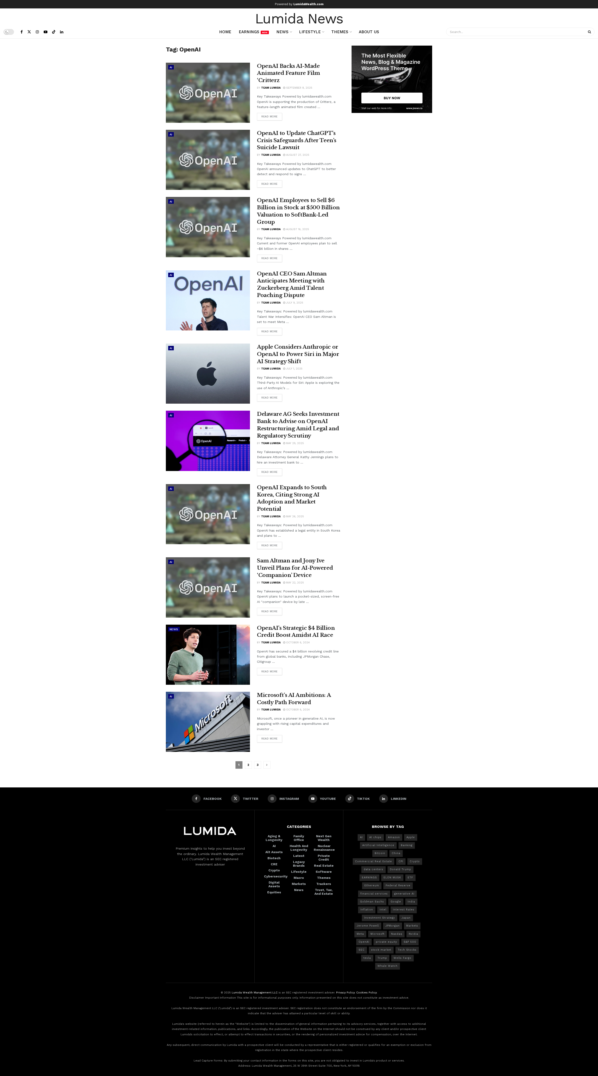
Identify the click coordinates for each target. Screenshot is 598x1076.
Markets (299, 884)
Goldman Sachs (372, 901)
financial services (374, 893)
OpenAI (364, 941)
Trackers (323, 884)
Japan (406, 917)
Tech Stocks (407, 949)
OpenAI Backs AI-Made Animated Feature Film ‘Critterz (288, 73)
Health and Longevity (299, 847)
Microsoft (377, 933)
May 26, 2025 (294, 516)
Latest (298, 856)
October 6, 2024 (297, 642)
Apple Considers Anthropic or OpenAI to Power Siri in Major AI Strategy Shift (298, 354)
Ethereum (371, 885)
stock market (381, 949)
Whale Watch (387, 965)
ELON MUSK (392, 877)
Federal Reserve (398, 885)
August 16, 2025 (297, 229)
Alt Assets (274, 852)
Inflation (366, 909)
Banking (407, 845)
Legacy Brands (299, 863)
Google (396, 901)
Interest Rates (403, 909)
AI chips (375, 837)
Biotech (274, 858)
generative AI (404, 893)
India (411, 901)
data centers (373, 869)
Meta (360, 933)
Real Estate (324, 865)
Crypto (274, 870)
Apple (410, 837)
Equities (274, 892)
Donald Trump (400, 869)
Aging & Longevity (274, 838)
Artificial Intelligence (378, 845)
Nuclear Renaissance (324, 847)
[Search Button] (590, 32)
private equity (386, 941)
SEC (362, 949)
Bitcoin (380, 853)
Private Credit (324, 857)
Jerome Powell (368, 925)
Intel (383, 909)
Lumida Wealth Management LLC (255, 992)
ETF (410, 877)
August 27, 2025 (297, 154)
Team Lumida (271, 87)
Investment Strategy (379, 917)
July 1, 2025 (294, 368)
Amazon (394, 837)
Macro (299, 878)
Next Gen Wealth (323, 838)
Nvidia (413, 933)
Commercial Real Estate (373, 861)
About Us (369, 31)
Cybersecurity (276, 876)
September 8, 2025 (298, 87)
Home (225, 31)
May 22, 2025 (294, 582)
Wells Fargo (402, 958)
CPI (401, 861)
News (282, 31)
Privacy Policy (345, 992)
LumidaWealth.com (308, 4)
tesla (367, 958)
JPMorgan (392, 925)
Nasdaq (396, 933)
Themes (339, 31)
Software (324, 871)
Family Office (298, 838)
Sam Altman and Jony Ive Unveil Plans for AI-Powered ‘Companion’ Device (295, 568)
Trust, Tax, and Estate (323, 891)
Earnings (253, 31)
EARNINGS (369, 877)
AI (171, 67)
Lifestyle (310, 31)
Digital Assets (274, 884)
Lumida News (299, 18)
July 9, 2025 (294, 302)
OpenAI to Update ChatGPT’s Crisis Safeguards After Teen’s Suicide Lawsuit (296, 140)
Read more (269, 116)
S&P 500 (410, 941)
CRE (274, 864)
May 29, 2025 (294, 443)
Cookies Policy (366, 992)
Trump (382, 958)
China (396, 853)
